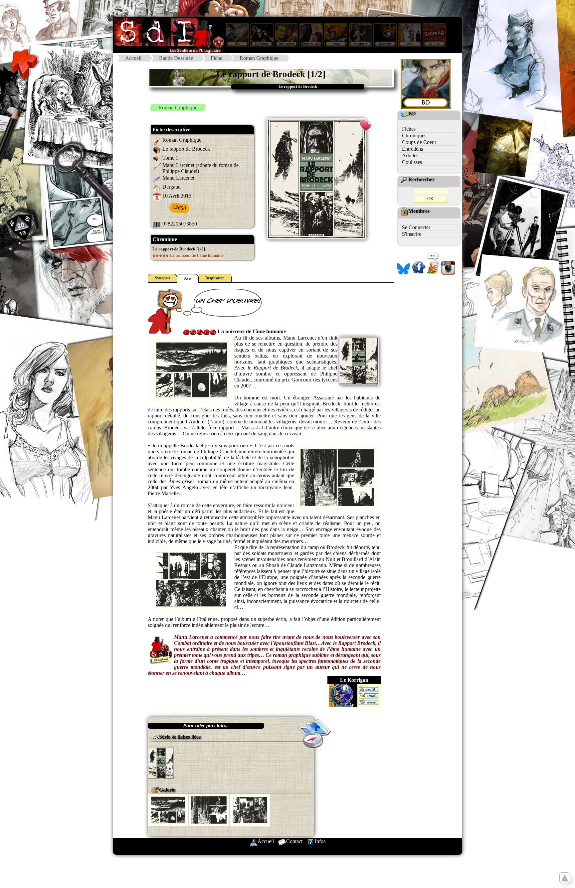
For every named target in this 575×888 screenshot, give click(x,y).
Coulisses (412, 162)
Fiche (216, 58)
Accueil (133, 58)
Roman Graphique (259, 58)
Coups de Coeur (419, 142)
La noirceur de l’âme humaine (196, 255)
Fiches (409, 129)
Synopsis (162, 278)
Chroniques (414, 135)
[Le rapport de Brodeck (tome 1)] (161, 762)
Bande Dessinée (176, 58)
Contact (294, 841)
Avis (187, 278)
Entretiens (412, 149)
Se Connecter (416, 227)
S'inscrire (411, 234)
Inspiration (215, 278)
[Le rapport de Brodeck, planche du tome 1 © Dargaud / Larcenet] (168, 809)
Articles (410, 155)
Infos (320, 841)
